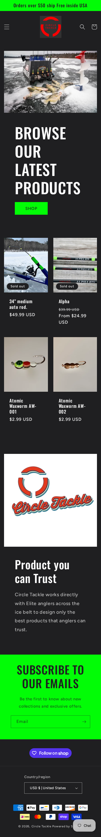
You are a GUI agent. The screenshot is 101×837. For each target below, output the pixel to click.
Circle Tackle (42, 826)
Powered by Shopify (67, 826)
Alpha (64, 301)
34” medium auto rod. (20, 304)
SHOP (31, 208)
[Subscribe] (84, 721)
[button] (7, 27)
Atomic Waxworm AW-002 (72, 406)
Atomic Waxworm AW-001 (22, 406)
